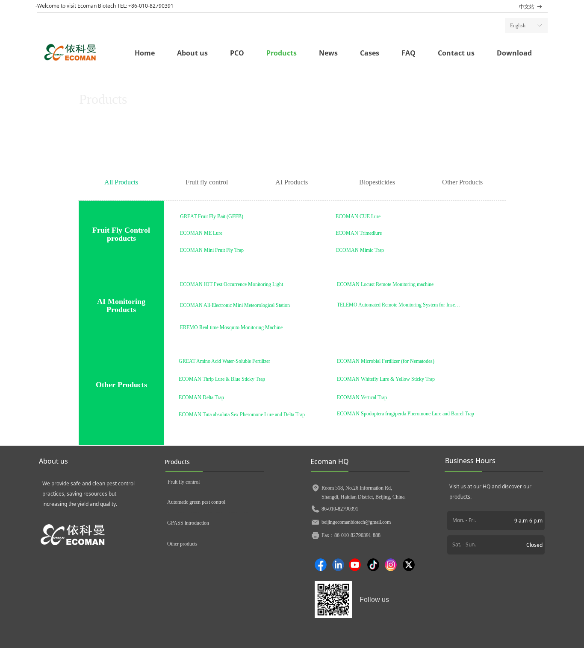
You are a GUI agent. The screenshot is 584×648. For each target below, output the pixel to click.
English (517, 26)
